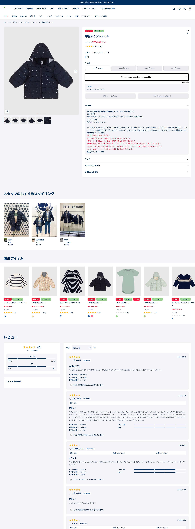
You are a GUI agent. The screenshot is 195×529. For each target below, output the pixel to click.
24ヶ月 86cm (150, 68)
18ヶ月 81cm (124, 68)
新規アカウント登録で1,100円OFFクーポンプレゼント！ (97, 2)
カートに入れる (112, 96)
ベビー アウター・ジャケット (29, 22)
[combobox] (82, 347)
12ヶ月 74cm (98, 68)
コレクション (18, 9)
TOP (5, 22)
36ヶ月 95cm (176, 68)
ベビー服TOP (13, 22)
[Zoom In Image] (7, 111)
